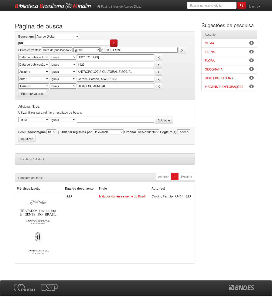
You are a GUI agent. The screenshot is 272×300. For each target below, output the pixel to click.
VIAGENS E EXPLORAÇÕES (224, 87)
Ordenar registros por (76, 132)
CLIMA (209, 43)
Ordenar (130, 132)
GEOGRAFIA (213, 69)
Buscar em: (26, 36)
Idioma (253, 6)
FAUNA (210, 52)
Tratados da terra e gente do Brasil (122, 196)
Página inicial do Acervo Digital (121, 6)
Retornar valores (32, 94)
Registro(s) (168, 132)
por (20, 43)
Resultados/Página (32, 132)
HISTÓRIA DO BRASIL (220, 78)
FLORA (210, 60)
